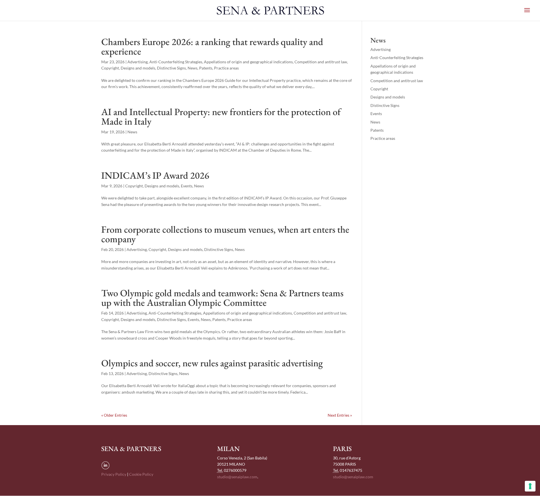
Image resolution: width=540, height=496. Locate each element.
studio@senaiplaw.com (237, 476)
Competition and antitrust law (320, 61)
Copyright (110, 68)
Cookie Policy (141, 474)
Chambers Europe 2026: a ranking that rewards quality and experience (212, 46)
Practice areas (226, 68)
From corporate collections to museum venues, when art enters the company (225, 234)
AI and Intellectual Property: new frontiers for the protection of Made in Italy (221, 116)
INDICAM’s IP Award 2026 (155, 175)
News (192, 68)
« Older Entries (114, 415)
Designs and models (138, 68)
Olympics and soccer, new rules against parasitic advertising (212, 363)
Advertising (137, 61)
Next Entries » (340, 415)
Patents (205, 68)
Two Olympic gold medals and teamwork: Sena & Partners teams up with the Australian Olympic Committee (222, 298)
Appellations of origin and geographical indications (248, 61)
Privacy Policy (113, 474)
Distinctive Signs (171, 68)
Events (186, 185)
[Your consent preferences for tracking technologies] (530, 486)
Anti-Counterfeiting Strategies (175, 61)
